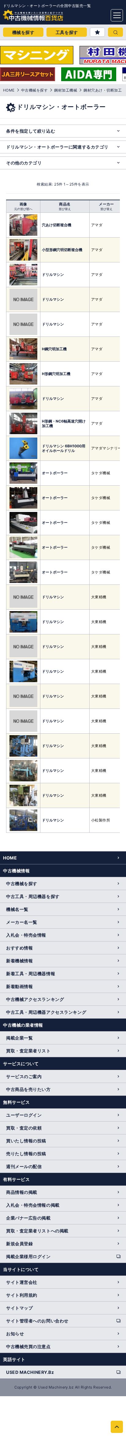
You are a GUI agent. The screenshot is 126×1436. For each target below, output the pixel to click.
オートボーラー (55, 473)
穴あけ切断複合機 (56, 225)
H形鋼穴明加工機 (56, 373)
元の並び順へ (23, 209)
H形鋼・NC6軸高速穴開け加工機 (64, 423)
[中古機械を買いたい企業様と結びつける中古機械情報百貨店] (21, 13)
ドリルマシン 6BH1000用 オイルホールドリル (63, 448)
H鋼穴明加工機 (54, 349)
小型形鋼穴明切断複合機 (62, 249)
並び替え (65, 209)
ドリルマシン (53, 274)
